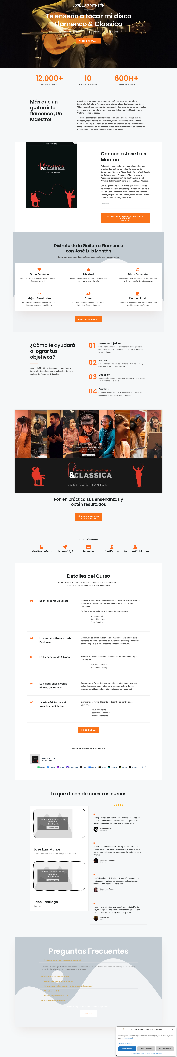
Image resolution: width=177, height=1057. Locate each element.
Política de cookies (135, 1053)
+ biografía (105, 203)
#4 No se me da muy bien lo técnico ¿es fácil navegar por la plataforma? (68, 986)
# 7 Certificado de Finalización (54, 1001)
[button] (173, 1030)
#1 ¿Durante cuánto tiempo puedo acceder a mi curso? (62, 960)
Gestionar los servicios (125, 1043)
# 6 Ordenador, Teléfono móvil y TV (56, 996)
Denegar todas (146, 1049)
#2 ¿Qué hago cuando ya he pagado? (56, 976)
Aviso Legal (159, 1053)
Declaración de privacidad (148, 1053)
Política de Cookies (128, 1038)
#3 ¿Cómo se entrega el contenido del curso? (59, 981)
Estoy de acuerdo (89, 455)
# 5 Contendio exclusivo (52, 991)
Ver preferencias (165, 1049)
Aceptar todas (127, 1049)
